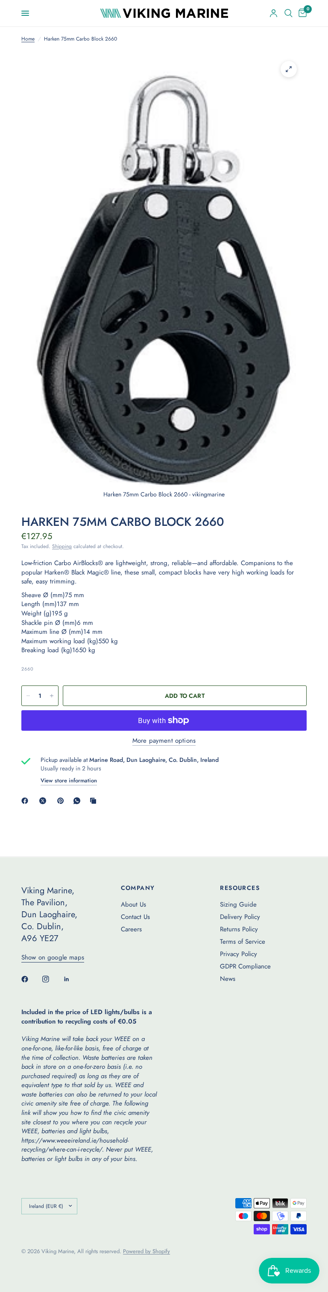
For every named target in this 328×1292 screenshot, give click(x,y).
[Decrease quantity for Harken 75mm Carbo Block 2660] (28, 696)
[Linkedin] (72, 979)
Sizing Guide (238, 904)
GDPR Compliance (245, 966)
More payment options (164, 740)
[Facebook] (26, 801)
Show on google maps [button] (52, 957)
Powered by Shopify (146, 1251)
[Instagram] (51, 979)
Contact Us (135, 917)
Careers (131, 929)
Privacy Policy (238, 954)
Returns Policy (239, 929)
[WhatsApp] (78, 801)
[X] (44, 801)
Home (28, 39)
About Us (133, 904)
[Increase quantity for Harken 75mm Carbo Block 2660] (51, 696)
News (227, 978)
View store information (69, 780)
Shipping (62, 546)
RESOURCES (240, 888)
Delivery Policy (240, 917)
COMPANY (138, 888)
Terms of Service (242, 941)
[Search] (288, 13)
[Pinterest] (62, 801)
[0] (301, 13)
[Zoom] (289, 69)
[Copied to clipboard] (95, 801)
